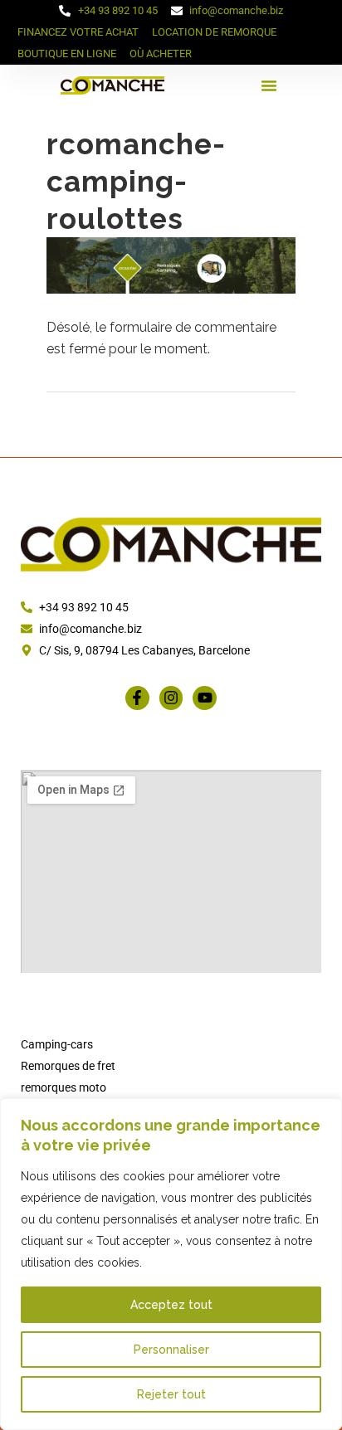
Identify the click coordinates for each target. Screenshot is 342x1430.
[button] (268, 85)
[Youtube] (205, 698)
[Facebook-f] (137, 698)
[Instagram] (171, 698)
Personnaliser (171, 1349)
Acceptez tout (171, 1304)
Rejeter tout (171, 1394)
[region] (171, 1264)
